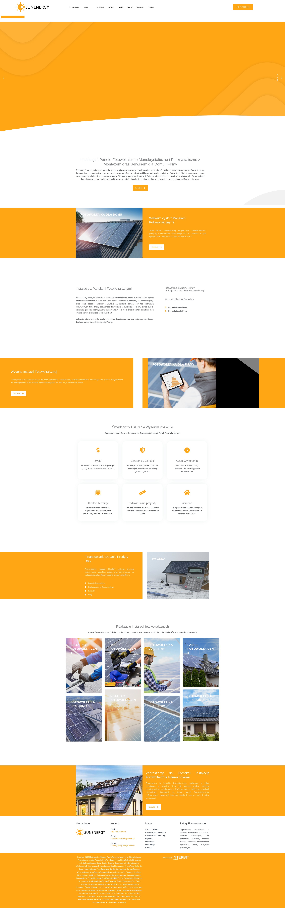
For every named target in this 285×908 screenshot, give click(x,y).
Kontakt (151, 7)
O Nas (121, 7)
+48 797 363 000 (118, 832)
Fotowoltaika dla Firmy (155, 835)
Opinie (130, 7)
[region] (142, 77)
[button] (3, 77)
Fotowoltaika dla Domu (155, 832)
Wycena (111, 7)
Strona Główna (152, 829)
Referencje (100, 7)
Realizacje (140, 7)
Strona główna (74, 7)
